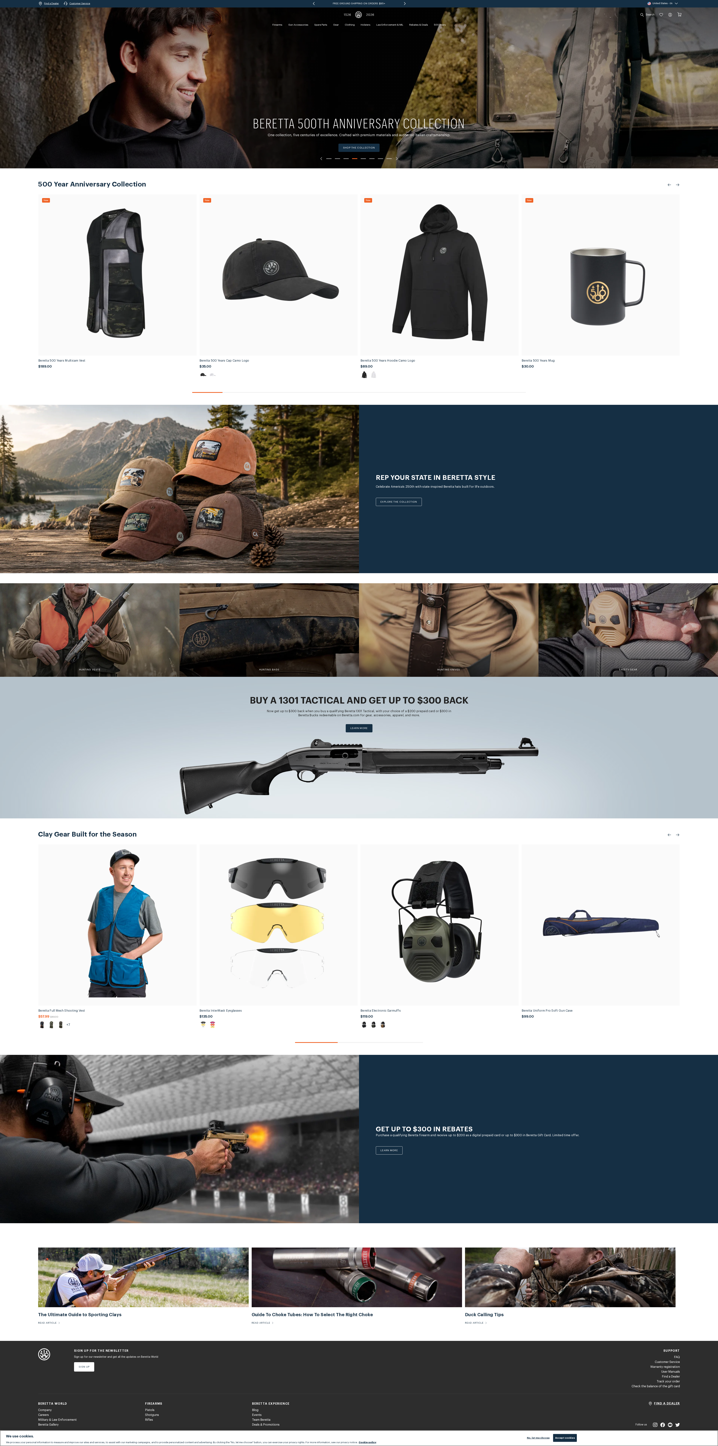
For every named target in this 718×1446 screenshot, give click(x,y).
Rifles (149, 1419)
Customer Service (667, 1362)
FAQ (677, 1357)
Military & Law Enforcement (57, 1419)
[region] (359, 1438)
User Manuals (670, 1371)
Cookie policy (367, 1442)
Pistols (149, 1410)
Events (257, 1414)
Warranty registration (665, 1366)
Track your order (668, 1381)
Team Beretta (261, 1419)
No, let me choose (538, 1437)
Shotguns (152, 1414)
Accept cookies (565, 1437)
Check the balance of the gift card (656, 1386)
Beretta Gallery (48, 1424)
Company (45, 1410)
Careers (43, 1414)
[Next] (397, 158)
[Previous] (321, 158)
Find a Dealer (671, 1376)
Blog (255, 1410)
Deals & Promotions (266, 1424)
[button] (661, 15)
